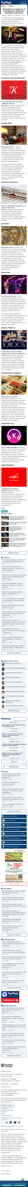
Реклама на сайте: (6, 1166)
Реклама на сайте (6, 1071)
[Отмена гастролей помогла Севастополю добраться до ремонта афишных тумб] (5, 518)
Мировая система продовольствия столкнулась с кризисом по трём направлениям (12, 790)
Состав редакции (6, 1115)
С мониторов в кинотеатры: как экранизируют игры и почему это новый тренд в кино (18, 545)
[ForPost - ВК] (11, 1123)
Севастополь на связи (10, 816)
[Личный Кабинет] (21, 1)
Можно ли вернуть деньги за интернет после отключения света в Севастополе (14, 1048)
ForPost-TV (4, 1112)
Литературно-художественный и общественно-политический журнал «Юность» (13, 353)
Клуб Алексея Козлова (8, 296)
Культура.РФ (16, 62)
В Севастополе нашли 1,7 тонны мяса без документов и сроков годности (13, 599)
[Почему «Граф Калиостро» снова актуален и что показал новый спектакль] (5, 535)
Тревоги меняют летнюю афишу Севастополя (18, 523)
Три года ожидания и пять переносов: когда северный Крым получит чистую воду (14, 1026)
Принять (19, 1185)
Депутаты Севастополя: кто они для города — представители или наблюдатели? (12, 735)
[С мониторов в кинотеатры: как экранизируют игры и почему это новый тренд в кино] (5, 545)
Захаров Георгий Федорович (14, 682)
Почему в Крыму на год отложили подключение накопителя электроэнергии (12, 927)
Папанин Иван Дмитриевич (13, 673)
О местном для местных (13, 825)
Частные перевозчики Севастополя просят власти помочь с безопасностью (13, 965)
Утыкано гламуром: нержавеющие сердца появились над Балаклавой (14, 745)
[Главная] (6, 2)
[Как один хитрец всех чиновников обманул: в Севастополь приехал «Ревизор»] (5, 529)
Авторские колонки (7, 1110)
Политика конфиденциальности (18, 1183)
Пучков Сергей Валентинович (14, 705)
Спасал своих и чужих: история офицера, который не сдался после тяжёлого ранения (12, 568)
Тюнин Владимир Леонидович (14, 696)
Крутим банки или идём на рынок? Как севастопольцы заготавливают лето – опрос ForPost (14, 576)
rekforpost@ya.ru (6, 1174)
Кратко (3, 1113)
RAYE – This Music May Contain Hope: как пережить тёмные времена (18, 540)
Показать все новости (14, 653)
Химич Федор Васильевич (13, 663)
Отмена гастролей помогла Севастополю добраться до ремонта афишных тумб (17, 518)
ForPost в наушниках (12, 846)
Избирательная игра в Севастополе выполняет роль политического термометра (12, 755)
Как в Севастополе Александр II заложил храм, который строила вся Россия (13, 1018)
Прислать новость (14, 553)
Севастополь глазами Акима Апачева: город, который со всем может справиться (13, 1009)
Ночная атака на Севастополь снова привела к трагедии (13, 606)
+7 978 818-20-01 (6, 1171)
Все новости (4, 1108)
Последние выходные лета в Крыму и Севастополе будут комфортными (13, 646)
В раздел (14, 761)
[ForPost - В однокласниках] (19, 1123)
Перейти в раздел (14, 711)
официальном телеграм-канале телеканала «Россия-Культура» (12, 103)
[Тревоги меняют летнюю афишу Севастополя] (5, 523)
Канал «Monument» (7, 247)
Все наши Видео (10, 820)
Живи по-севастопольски (13, 842)
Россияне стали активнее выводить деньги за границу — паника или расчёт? (13, 639)
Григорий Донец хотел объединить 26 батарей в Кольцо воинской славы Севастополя (13, 613)
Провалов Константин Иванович (15, 668)
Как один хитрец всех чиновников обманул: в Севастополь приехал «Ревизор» (16, 529)
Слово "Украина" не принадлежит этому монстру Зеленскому (13, 725)
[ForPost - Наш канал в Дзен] (22, 1123)
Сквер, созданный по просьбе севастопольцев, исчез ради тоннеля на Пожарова (13, 943)
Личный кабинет (14, 767)
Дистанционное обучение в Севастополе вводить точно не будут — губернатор (13, 630)
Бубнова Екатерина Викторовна (15, 691)
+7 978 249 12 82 (5, 1087)
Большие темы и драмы (13, 838)
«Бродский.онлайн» (7, 147)
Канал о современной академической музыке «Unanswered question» (13, 207)
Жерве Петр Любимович (12, 677)
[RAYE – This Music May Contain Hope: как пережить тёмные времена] (5, 540)
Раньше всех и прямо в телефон (15, 833)
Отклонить (7, 1185)
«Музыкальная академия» (9, 396)
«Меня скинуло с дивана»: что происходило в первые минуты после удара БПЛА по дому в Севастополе (13, 622)
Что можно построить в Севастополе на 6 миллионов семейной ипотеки (13, 560)
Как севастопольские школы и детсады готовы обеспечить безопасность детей (14, 973)
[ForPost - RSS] (7, 1123)
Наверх (23, 1180)
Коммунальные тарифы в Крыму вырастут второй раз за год (12, 592)
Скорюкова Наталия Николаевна (15, 687)
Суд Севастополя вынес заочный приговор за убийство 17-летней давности (12, 585)
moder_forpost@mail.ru (11, 1084)
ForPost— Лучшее (17, 1126)
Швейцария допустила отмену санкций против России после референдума (11, 775)
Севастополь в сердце (12, 829)
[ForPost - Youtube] (15, 1123)
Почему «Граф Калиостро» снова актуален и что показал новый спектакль (18, 534)
